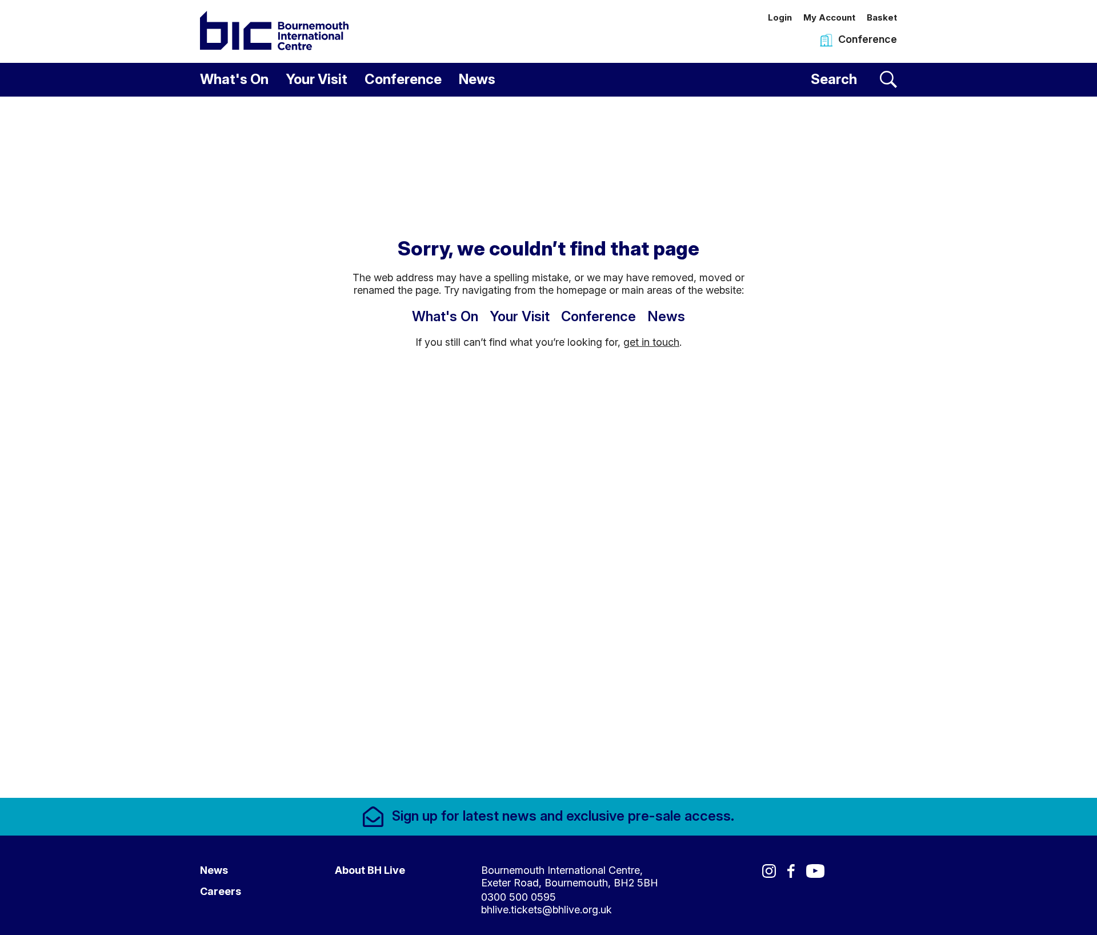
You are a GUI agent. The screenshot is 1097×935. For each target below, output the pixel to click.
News (477, 79)
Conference (403, 79)
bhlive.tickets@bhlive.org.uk (546, 910)
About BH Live (370, 870)
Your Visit (316, 79)
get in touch (651, 342)
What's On (234, 79)
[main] (548, 447)
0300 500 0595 (518, 897)
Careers (220, 891)
